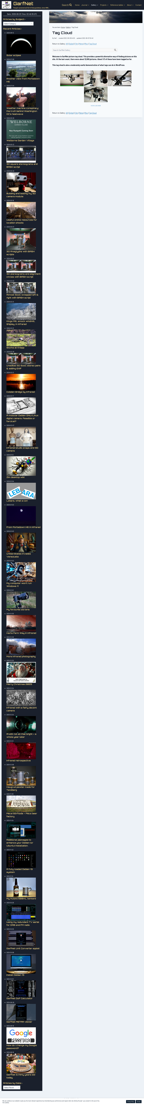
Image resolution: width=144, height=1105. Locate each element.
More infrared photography (21, 656)
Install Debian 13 (15, 975)
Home (77, 5)
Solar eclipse (13, 55)
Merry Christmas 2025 (19, 684)
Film (76, 44)
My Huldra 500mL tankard (21, 898)
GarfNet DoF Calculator (19, 998)
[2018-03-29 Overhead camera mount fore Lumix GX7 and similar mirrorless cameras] (72, 78)
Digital (71, 44)
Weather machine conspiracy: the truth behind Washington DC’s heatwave (22, 111)
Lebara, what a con (17, 501)
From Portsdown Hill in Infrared (23, 527)
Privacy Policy (130, 1101)
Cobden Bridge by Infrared (20, 392)
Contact (138, 5)
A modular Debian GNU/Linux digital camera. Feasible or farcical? (22, 418)
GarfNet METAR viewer (19, 1022)
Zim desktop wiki (15, 477)
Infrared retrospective (18, 760)
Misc (86, 44)
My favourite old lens (18, 609)
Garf (55, 38)
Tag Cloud (93, 44)
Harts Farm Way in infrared (21, 633)
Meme (81, 44)
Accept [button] (138, 1101)
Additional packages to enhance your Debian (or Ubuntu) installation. (19, 843)
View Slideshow (96, 105)
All (67, 44)
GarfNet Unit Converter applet (23, 948)
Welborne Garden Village (20, 140)
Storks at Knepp (15, 347)
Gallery (68, 27)
